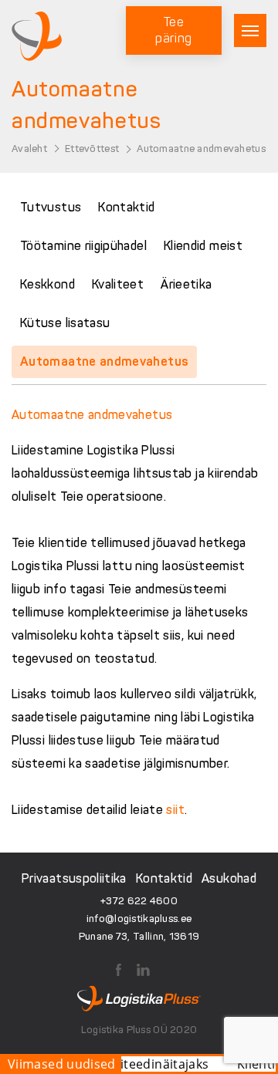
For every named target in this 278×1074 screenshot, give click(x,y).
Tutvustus (50, 207)
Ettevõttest (92, 148)
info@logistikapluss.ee (139, 918)
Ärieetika (186, 284)
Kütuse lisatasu (65, 323)
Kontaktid (126, 207)
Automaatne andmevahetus (104, 361)
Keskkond (47, 284)
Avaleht (29, 148)
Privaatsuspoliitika (74, 878)
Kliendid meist (203, 245)
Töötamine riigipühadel (83, 245)
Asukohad (229, 878)
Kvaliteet (118, 284)
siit (175, 809)
